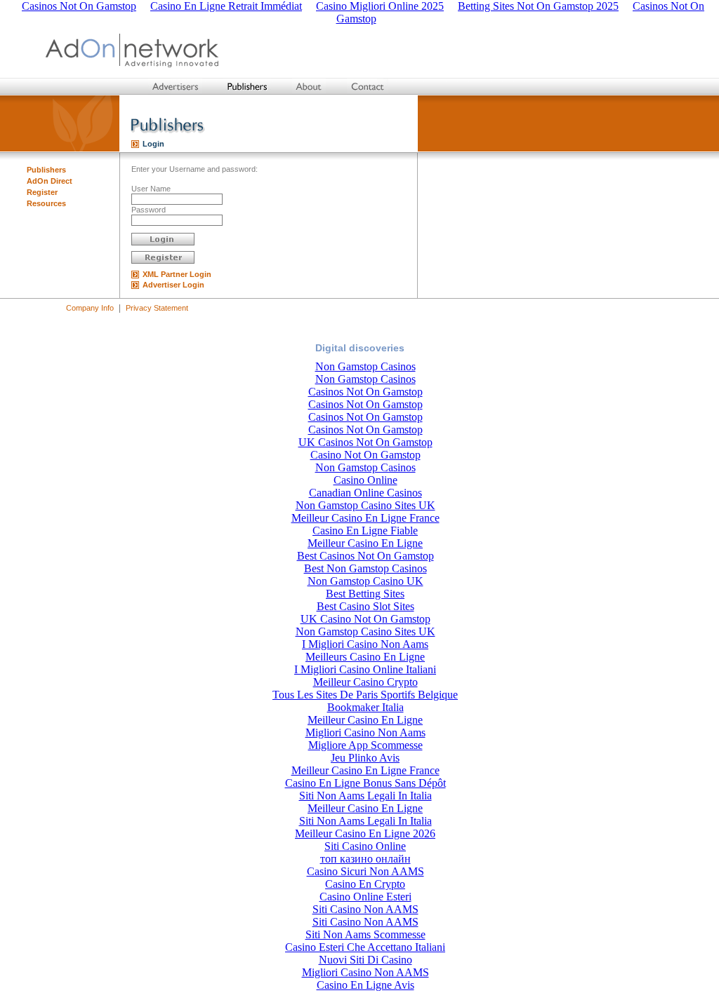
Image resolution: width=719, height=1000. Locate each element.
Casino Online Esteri (365, 897)
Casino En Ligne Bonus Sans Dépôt (365, 783)
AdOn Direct (49, 181)
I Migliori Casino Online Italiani (365, 669)
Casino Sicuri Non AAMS (365, 871)
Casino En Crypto (365, 884)
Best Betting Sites (365, 594)
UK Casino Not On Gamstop (365, 619)
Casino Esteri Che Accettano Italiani (365, 947)
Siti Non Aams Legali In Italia (365, 796)
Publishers (46, 169)
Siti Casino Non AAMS (365, 909)
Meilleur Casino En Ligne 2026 (365, 833)
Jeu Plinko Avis (365, 758)
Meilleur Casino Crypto (365, 682)
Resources (46, 203)
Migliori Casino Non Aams (365, 732)
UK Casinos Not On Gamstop (365, 442)
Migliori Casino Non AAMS (365, 972)
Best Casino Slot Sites (365, 606)
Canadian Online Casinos (365, 493)
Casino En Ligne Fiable (365, 530)
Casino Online (365, 480)
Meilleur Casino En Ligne (365, 543)
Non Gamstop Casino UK (365, 581)
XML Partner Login (177, 274)
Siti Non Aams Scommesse (365, 934)
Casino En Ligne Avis (365, 985)
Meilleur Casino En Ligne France (365, 518)
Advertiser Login (173, 285)
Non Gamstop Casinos (365, 366)
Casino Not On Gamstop (365, 455)
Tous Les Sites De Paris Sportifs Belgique (365, 695)
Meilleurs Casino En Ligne (365, 657)
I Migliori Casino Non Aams (365, 644)
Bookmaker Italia (365, 707)
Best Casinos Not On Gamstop (365, 556)
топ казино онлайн (365, 859)
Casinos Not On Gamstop (365, 392)
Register (42, 192)
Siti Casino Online (365, 846)
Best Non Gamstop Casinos (365, 568)
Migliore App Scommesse (365, 745)
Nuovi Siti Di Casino (365, 960)
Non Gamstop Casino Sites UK (365, 505)
